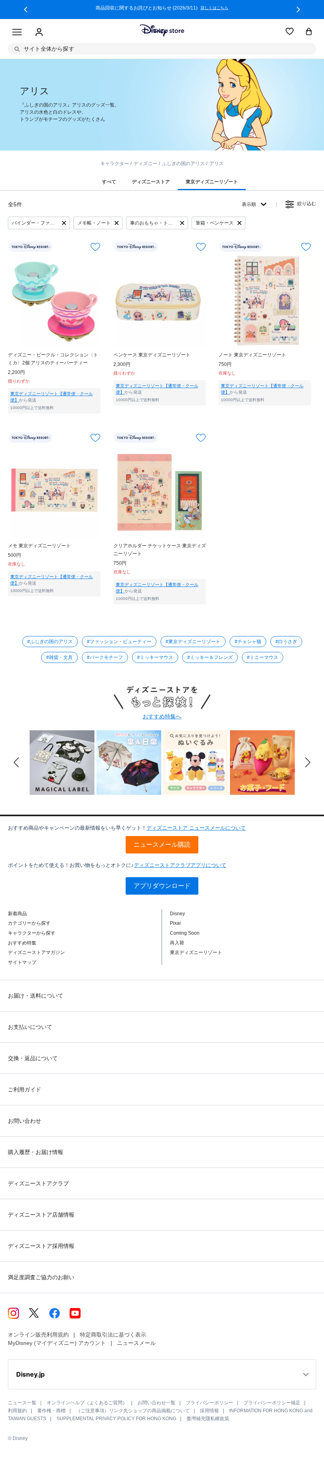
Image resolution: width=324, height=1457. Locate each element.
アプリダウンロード (162, 885)
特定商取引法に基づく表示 (113, 1334)
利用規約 (17, 1410)
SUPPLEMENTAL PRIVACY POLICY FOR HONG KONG (116, 1418)
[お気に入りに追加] (95, 247)
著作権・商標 (51, 1410)
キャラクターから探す (31, 933)
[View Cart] (309, 32)
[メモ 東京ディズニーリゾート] (54, 491)
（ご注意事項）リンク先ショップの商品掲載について (133, 1410)
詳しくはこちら (214, 8)
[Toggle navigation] (17, 32)
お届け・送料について (35, 995)
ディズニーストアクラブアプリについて (180, 865)
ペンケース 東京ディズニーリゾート (151, 355)
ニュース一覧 (22, 1403)
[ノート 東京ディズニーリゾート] (265, 300)
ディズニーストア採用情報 (41, 1246)
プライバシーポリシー (209, 1403)
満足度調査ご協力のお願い (41, 1277)
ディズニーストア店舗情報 (41, 1214)
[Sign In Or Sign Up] (39, 32)
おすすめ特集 (22, 943)
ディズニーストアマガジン (36, 952)
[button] (26, 9)
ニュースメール (136, 1343)
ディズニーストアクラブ (38, 1183)
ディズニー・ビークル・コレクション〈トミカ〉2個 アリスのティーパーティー (53, 359)
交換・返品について (33, 1058)
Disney (177, 913)
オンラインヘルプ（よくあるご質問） (87, 1403)
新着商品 (17, 913)
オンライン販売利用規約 (38, 1334)
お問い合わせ (24, 1121)
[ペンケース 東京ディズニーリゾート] (159, 300)
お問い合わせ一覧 (156, 1403)
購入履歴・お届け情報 (35, 1152)
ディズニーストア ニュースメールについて (196, 828)
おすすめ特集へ (162, 716)
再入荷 (177, 943)
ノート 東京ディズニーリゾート (252, 355)
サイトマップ (22, 962)
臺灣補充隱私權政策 (207, 1418)
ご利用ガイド (24, 1089)
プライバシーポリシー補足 (271, 1403)
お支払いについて (30, 1027)
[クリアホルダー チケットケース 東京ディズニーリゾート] (159, 491)
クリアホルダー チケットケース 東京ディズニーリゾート (159, 549)
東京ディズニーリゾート (196, 952)
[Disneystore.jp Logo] (162, 30)
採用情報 (209, 1410)
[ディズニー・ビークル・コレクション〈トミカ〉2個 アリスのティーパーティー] (54, 300)
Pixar (175, 923)
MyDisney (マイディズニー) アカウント (57, 1343)
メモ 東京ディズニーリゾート (39, 546)
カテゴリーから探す (29, 923)
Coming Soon (185, 933)
